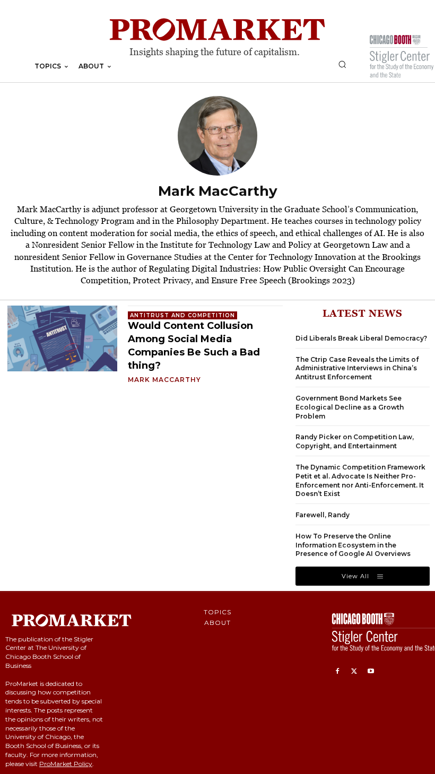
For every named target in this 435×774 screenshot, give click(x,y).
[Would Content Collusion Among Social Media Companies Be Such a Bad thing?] (62, 338)
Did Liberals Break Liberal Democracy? (361, 338)
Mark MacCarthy (164, 380)
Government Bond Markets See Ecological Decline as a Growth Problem (349, 407)
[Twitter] (354, 671)
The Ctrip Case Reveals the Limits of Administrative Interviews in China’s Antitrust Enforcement (357, 368)
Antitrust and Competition (182, 315)
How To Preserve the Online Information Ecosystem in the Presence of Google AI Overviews (353, 545)
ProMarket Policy (65, 764)
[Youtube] (371, 671)
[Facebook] (337, 671)
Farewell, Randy (322, 515)
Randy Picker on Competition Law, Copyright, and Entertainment (354, 441)
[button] (342, 64)
